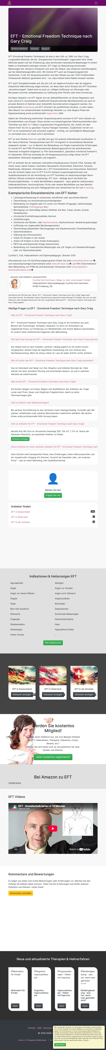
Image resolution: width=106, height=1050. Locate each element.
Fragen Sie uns (53, 495)
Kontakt (32, 1028)
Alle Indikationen (53, 642)
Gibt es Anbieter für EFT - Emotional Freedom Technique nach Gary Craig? (47, 423)
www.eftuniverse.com (82, 260)
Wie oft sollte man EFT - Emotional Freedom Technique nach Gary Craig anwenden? (52, 360)
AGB (39, 1028)
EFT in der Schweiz (52, 522)
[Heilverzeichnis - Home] (10, 3)
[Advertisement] (53, 547)
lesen (15, 1006)
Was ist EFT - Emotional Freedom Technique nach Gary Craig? (41, 315)
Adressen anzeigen (20, 439)
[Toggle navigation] (96, 3)
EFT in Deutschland (52, 511)
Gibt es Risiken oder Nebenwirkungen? (30, 402)
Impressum (48, 1028)
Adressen (35, 49)
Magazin (45, 49)
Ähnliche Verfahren (19, 49)
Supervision (52, 113)
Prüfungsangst (36, 207)
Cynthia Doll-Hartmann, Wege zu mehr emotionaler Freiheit (62, 280)
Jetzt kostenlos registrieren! (53, 757)
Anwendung (28, 107)
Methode (32, 139)
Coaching (88, 187)
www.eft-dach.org (60, 263)
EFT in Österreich (52, 517)
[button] (48, 1040)
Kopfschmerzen (50, 222)
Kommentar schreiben (20, 893)
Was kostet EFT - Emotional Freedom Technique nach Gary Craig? (43, 381)
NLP (30, 124)
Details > (86, 1040)
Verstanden (60, 1045)
